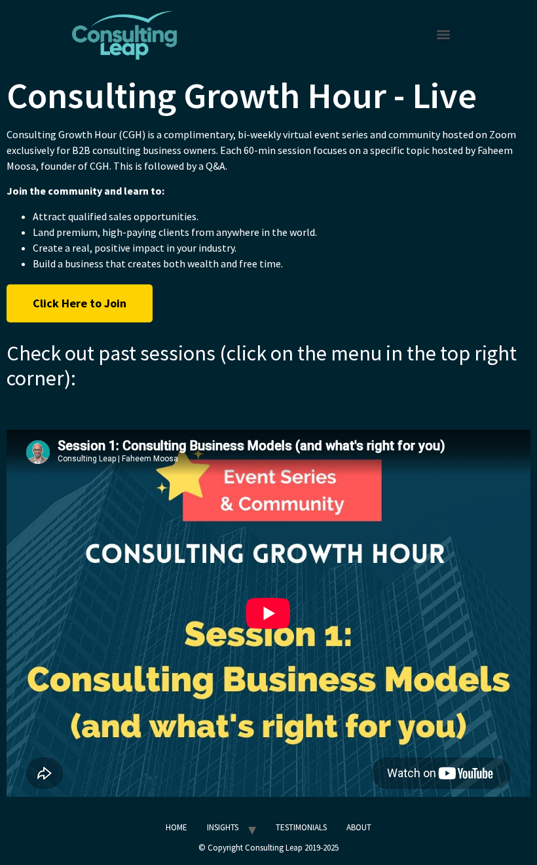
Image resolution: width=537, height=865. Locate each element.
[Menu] (443, 35)
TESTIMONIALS (301, 827)
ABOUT (358, 827)
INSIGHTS (222, 827)
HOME (176, 827)
